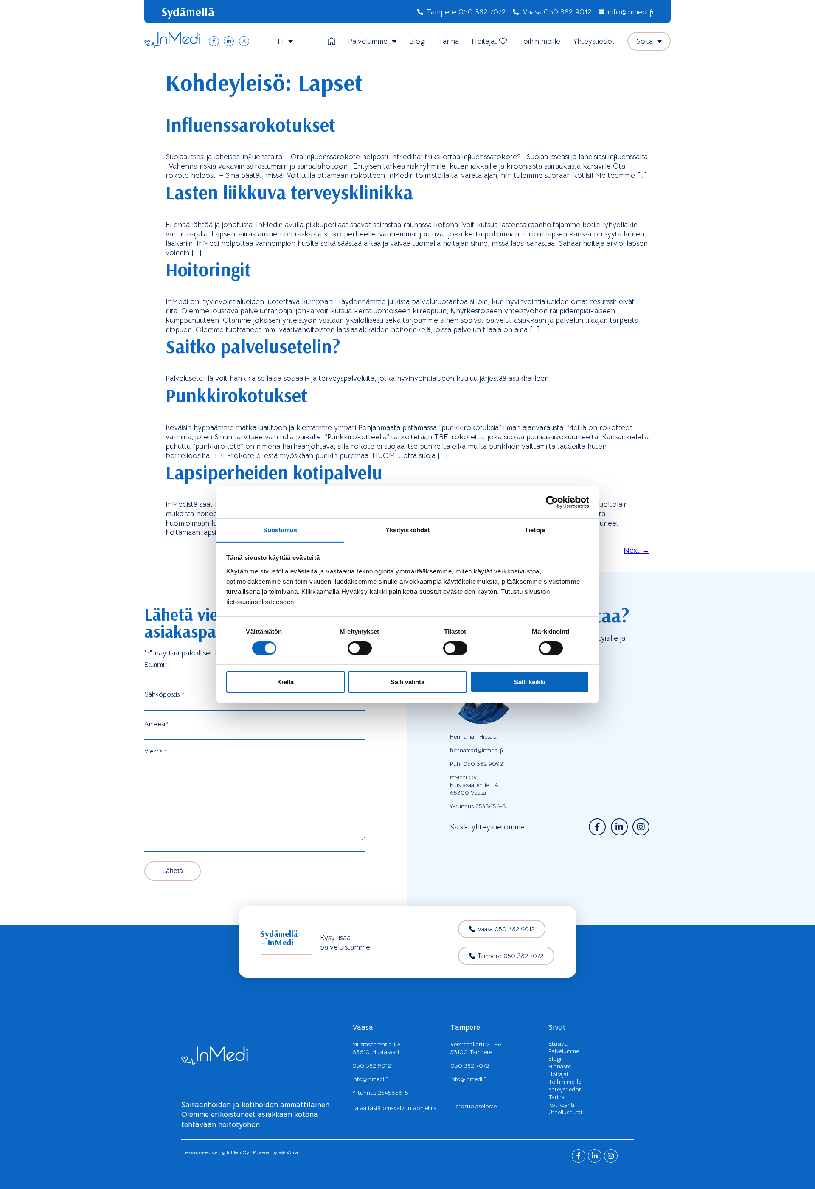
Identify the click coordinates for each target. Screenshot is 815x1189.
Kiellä (285, 682)
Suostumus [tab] (280, 529)
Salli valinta (407, 682)
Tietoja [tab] (535, 529)
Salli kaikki (529, 682)
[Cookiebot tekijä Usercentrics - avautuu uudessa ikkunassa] (552, 502)
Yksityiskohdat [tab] (407, 529)
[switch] (360, 648)
